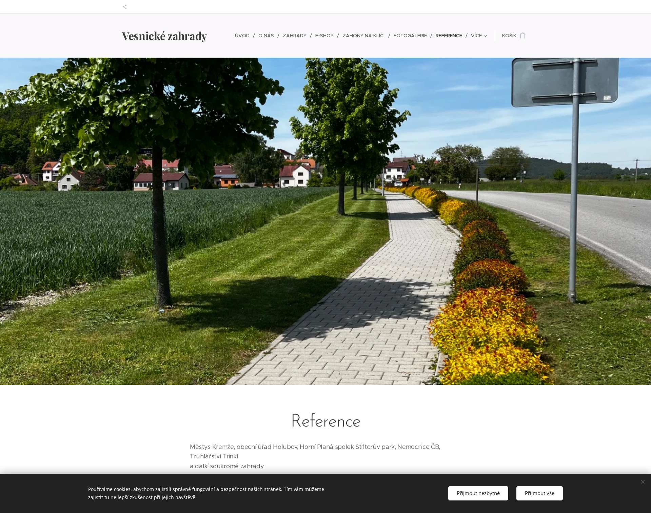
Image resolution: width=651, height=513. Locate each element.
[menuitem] (244, 35)
